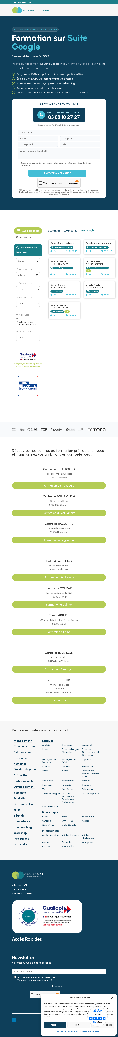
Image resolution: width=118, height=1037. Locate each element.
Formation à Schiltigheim (59, 513)
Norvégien (47, 780)
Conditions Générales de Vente (86, 1031)
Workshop (20, 833)
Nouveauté (25, 298)
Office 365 (67, 820)
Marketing (20, 798)
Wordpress (87, 842)
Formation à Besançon (59, 669)
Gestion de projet (25, 769)
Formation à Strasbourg (59, 485)
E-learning (87, 789)
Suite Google (69, 825)
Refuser (78, 1025)
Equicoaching (23, 827)
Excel (64, 816)
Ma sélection (30, 230)
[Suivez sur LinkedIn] (14, 1020)
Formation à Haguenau (59, 540)
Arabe (65, 770)
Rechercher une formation (27, 250)
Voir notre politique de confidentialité (34, 980)
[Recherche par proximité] (37, 274)
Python (46, 846)
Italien (45, 749)
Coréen (66, 766)
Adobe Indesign (50, 835)
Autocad (46, 842)
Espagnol (87, 745)
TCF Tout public (90, 793)
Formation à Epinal (59, 632)
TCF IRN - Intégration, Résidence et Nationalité (69, 797)
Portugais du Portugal (49, 761)
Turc (44, 789)
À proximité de (25, 269)
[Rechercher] (37, 260)
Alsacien (86, 785)
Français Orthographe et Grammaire (90, 752)
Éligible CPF (25, 283)
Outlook (46, 820)
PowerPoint (88, 816)
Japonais (87, 759)
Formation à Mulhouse (59, 577)
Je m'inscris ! (59, 986)
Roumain (47, 785)
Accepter (55, 1025)
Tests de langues (51, 793)
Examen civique (50, 806)
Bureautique (70, 230)
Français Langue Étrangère (70, 750)
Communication (24, 746)
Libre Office (48, 825)
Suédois (86, 780)
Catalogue (54, 230)
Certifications (69, 789)
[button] (112, 997)
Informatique (50, 831)
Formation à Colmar (59, 604)
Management (23, 740)
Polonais (66, 785)
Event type (25, 332)
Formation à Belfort (59, 700)
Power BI (66, 842)
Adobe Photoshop (88, 836)
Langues (47, 740)
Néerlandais (68, 780)
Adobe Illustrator (71, 835)
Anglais (46, 745)
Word (45, 816)
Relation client (23, 752)
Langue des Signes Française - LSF (91, 773)
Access (85, 820)
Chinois (46, 766)
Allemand (67, 745)
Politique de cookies (65, 1031)
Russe (45, 770)
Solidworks (68, 846)
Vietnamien (88, 766)
